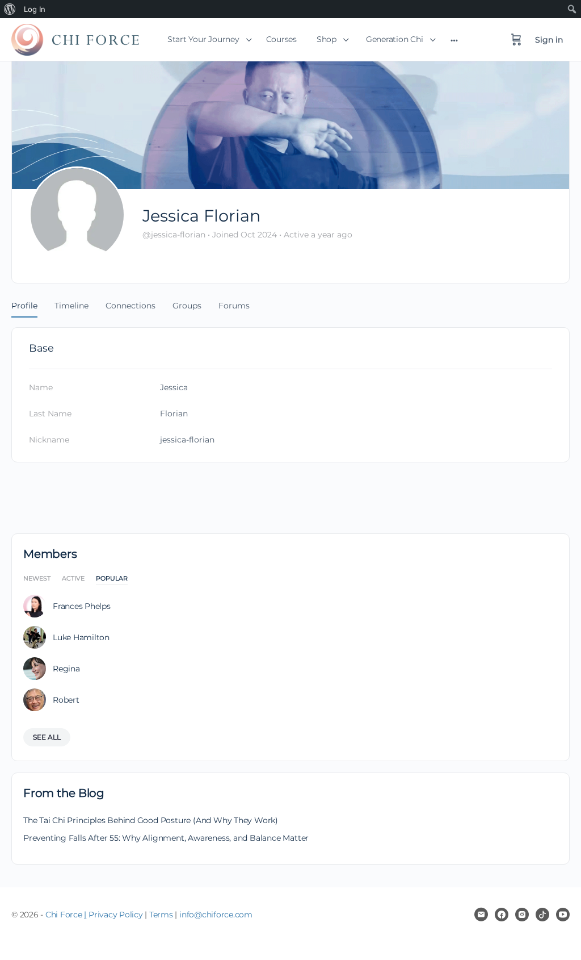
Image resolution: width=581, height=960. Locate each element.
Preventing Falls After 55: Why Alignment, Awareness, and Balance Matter (166, 838)
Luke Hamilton (81, 637)
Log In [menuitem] (34, 9)
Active (73, 578)
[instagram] (522, 914)
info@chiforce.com (215, 914)
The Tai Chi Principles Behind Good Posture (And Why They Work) (150, 820)
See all (47, 737)
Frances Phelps (82, 606)
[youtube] (563, 914)
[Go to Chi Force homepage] (75, 38)
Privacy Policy (116, 914)
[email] (481, 914)
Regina (66, 668)
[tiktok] (542, 914)
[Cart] (516, 39)
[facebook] (501, 914)
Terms (161, 914)
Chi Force (63, 914)
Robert (66, 699)
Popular (112, 578)
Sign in (549, 40)
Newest (36, 578)
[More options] (454, 39)
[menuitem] (10, 9)
